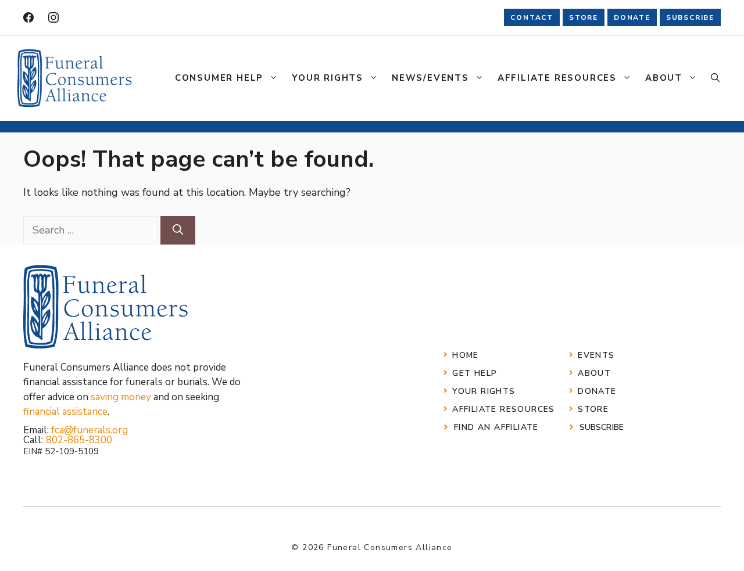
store (583, 17)
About (663, 78)
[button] (715, 77)
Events (596, 355)
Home (465, 355)
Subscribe (602, 427)
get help (474, 373)
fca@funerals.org (89, 430)
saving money (121, 397)
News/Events (430, 78)
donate (632, 17)
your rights (483, 391)
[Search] (177, 230)
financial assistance (65, 411)
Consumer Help (219, 78)
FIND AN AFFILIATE (496, 427)
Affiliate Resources (557, 78)
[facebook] (28, 17)
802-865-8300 (79, 440)
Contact (531, 17)
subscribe (690, 17)
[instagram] (53, 17)
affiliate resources (503, 409)
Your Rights (327, 78)
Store (593, 409)
